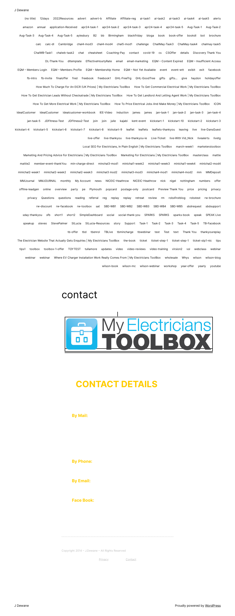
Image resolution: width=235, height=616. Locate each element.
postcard (148, 189)
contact (134, 52)
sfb (48, 215)
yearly (202, 266)
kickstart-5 (41, 129)
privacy (216, 189)
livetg (217, 138)
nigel (173, 180)
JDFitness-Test (54, 121)
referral (93, 198)
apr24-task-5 (174, 27)
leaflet (130, 129)
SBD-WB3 (143, 206)
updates (106, 249)
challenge (142, 44)
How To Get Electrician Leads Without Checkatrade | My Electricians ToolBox (71, 95)
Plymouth (95, 189)
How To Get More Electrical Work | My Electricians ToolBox (71, 104)
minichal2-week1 (29, 172)
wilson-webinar (150, 266)
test (157, 232)
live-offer (94, 138)
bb (102, 35)
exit (201, 69)
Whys (185, 257)
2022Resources (63, 18)
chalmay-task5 (211, 44)
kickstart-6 (59, 129)
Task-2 (156, 223)
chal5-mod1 (124, 44)
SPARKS (149, 215)
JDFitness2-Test (78, 121)
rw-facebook (64, 206)
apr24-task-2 (110, 27)
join (95, 121)
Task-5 (194, 223)
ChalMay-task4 (187, 44)
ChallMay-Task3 (163, 44)
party (74, 189)
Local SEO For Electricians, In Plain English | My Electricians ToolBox (127, 146)
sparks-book (181, 215)
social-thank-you (129, 215)
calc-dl (49, 44)
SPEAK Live (213, 215)
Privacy (104, 559)
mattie (216, 155)
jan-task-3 (196, 112)
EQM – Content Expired (167, 61)
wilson (197, 257)
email (119, 61)
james (136, 112)
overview (61, 189)
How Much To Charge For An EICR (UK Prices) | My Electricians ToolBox (83, 86)
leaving (183, 129)
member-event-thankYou (50, 163)
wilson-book (110, 266)
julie (113, 121)
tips (218, 240)
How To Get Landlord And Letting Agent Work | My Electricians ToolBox (174, 95)
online (47, 189)
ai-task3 (174, 18)
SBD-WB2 (126, 206)
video (119, 249)
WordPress (213, 605)
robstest (195, 198)
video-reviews (136, 249)
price (190, 189)
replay (115, 198)
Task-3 (168, 223)
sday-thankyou (32, 215)
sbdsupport (213, 206)
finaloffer (62, 78)
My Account (83, 180)
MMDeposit (213, 172)
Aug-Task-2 (213, 27)
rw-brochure (213, 198)
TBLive (108, 232)
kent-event (139, 121)
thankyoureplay (211, 232)
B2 (95, 35)
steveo (42, 223)
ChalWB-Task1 (43, 52)
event (163, 69)
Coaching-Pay (115, 52)
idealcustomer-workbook (79, 112)
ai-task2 (159, 18)
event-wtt (177, 69)
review (152, 198)
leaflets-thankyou (163, 129)
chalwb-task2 (65, 52)
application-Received (63, 27)
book (161, 35)
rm (162, 198)
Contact (131, 559)
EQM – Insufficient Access (204, 61)
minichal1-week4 (184, 163)
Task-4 (181, 223)
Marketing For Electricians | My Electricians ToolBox (155, 155)
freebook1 (104, 78)
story (117, 223)
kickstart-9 (115, 129)
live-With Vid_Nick (181, 138)
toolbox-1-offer (54, 249)
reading (80, 198)
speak (198, 215)
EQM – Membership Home (103, 69)
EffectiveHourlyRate (99, 61)
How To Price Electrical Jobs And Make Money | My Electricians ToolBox (162, 104)
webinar (215, 249)
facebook (214, 69)
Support (130, 223)
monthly (65, 180)
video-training (159, 249)
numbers (204, 180)
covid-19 (148, 52)
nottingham (187, 180)
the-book (130, 240)
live (194, 129)
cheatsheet (95, 52)
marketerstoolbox (209, 146)
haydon (196, 78)
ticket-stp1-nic (202, 240)
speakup (28, 223)
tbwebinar (144, 232)
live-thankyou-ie (136, 138)
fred (75, 78)
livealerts (203, 138)
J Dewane (21, 10)
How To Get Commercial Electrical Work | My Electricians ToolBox (177, 86)
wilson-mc (129, 266)
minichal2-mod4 (210, 163)
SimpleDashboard (91, 215)
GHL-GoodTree (145, 78)
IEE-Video (106, 112)
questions (64, 198)
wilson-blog (213, 257)
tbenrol (95, 232)
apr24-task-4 (153, 27)
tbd (84, 232)
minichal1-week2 (133, 163)
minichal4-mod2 (182, 172)
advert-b (96, 18)
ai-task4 (189, 18)
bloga (150, 35)
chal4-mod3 (85, 44)
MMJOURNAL (47, 180)
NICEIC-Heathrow (117, 180)
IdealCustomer (26, 112)
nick (163, 180)
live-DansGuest (211, 129)
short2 (71, 215)
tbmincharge (125, 232)
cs (160, 52)
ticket (143, 240)
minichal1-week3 (159, 163)
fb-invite (46, 78)
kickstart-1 (157, 121)
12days (44, 18)
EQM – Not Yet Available (140, 69)
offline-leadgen (29, 189)
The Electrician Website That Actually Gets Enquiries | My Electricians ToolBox (68, 240)
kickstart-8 (96, 129)
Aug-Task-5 (64, 35)
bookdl (191, 35)
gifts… (173, 78)
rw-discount (44, 206)
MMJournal (27, 180)
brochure (215, 35)
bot (202, 35)
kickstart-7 (78, 129)
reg (105, 198)
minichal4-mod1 (157, 172)
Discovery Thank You (207, 52)
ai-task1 (145, 18)
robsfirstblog (177, 198)
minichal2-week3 (81, 172)
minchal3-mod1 (108, 163)
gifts (162, 78)
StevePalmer (59, 223)
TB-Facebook (212, 223)
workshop (170, 266)
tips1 (22, 249)
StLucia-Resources (97, 223)
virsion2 (177, 249)
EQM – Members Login (32, 69)
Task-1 (143, 223)
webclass (200, 249)
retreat (139, 198)
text (176, 232)
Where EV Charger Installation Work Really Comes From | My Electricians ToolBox (107, 257)
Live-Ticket (158, 138)
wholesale (171, 257)
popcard (111, 189)
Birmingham (116, 35)
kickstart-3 (213, 121)
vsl (188, 249)
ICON (217, 104)
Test (166, 232)
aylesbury (83, 35)
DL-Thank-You (54, 61)
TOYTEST (74, 249)
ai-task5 (204, 18)
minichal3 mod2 (107, 172)
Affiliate (111, 18)
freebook (88, 78)
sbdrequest (194, 206)
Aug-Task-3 (26, 35)
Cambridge (65, 44)
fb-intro (32, 78)
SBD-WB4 (159, 206)
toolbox (35, 249)
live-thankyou (113, 138)
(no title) (30, 18)
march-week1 (184, 146)
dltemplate (75, 61)
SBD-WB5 (176, 206)
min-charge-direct (82, 163)
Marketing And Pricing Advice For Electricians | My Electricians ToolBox (70, 155)
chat (81, 52)
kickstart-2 (195, 121)
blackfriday (135, 35)
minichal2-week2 (55, 172)
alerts (217, 18)
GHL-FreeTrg (123, 78)
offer (217, 180)
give (184, 78)
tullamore (91, 249)
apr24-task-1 (89, 27)
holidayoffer (213, 78)
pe (83, 189)
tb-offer (73, 232)
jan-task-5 (33, 121)
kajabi (124, 121)
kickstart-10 (176, 121)
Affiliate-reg (128, 18)
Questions (47, 198)
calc (38, 44)
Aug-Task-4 (45, 35)
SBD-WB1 (110, 206)
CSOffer (171, 52)
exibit (191, 69)
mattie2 (25, 163)
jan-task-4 (214, 112)
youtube (215, 266)
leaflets (143, 129)
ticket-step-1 (159, 240)
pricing (202, 189)
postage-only (129, 189)
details (184, 52)
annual (41, 27)
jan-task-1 (162, 112)
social (110, 215)
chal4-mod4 (105, 44)
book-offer (176, 35)
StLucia (76, 223)
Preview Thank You (170, 189)
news (98, 180)
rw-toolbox (84, 206)
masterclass (200, 155)
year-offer (187, 266)
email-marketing (137, 61)
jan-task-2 (179, 112)
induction (122, 112)
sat (98, 206)
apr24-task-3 (132, 27)
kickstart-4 (22, 129)
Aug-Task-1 (194, 27)
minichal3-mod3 (132, 172)
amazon (28, 27)
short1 (59, 215)
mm (199, 172)
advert (82, 18)
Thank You (189, 232)
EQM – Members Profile (66, 69)
